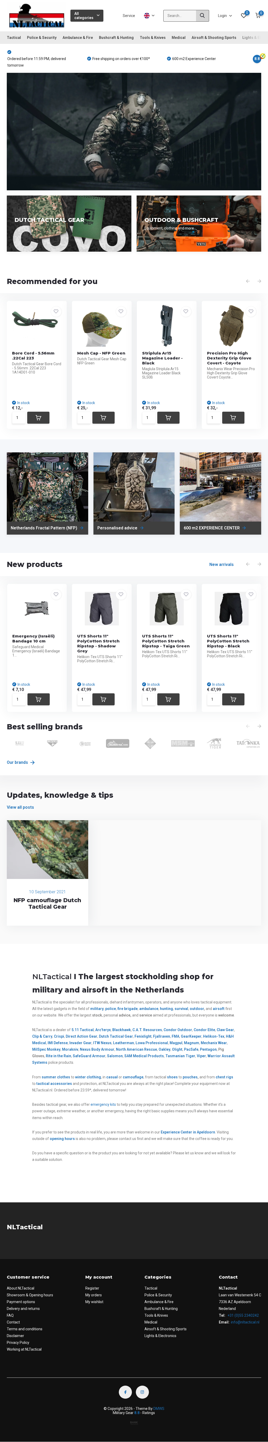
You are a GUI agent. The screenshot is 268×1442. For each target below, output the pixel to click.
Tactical (14, 38)
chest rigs (224, 1077)
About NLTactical (20, 1288)
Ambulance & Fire (78, 38)
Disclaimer (15, 1336)
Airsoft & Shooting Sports (214, 38)
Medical (179, 38)
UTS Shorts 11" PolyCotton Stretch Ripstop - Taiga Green (166, 641)
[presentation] (248, 281)
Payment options (21, 1302)
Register (92, 1288)
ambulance (148, 1009)
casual (112, 1077)
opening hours (62, 1139)
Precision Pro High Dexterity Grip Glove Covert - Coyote (229, 358)
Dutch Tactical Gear (116, 1036)
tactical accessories (54, 1084)
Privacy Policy (18, 1342)
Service (129, 16)
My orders (93, 1295)
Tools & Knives (153, 38)
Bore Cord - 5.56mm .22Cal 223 (33, 355)
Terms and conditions (24, 1329)
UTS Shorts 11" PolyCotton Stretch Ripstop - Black (228, 641)
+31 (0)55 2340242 (243, 1315)
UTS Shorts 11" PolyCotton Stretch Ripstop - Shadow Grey (98, 643)
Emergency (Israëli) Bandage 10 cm (33, 638)
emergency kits (103, 1104)
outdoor (197, 1009)
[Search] (202, 16)
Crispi (59, 1036)
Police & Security (42, 38)
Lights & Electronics (160, 1336)
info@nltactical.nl (245, 1322)
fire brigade (128, 1009)
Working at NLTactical (24, 1349)
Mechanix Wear (214, 1043)
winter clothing (88, 1077)
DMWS (158, 1408)
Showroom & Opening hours (30, 1295)
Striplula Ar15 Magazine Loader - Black (162, 358)
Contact (13, 1322)
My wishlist (94, 1302)
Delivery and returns (23, 1309)
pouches (190, 1077)
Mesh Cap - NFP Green (101, 353)
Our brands (18, 762)
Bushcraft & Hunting (116, 38)
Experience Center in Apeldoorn (188, 1132)
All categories (83, 15)
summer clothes (56, 1077)
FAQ (10, 1315)
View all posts (20, 807)
